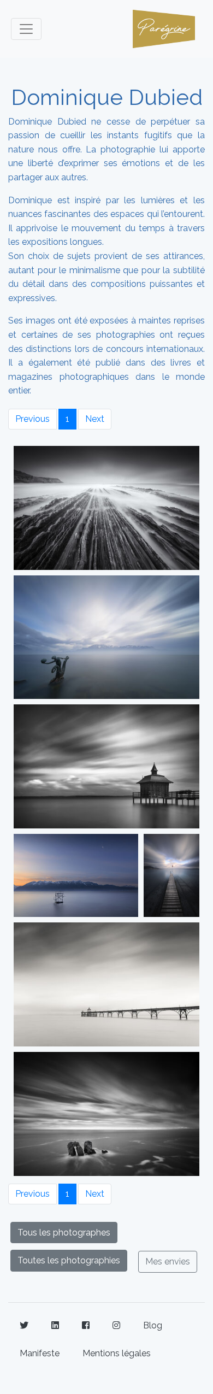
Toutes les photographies (68, 1260)
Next (94, 419)
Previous (32, 419)
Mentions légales (116, 1353)
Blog (152, 1325)
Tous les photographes (63, 1232)
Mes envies (167, 1261)
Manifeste (40, 1353)
